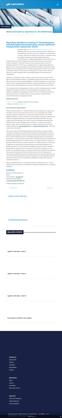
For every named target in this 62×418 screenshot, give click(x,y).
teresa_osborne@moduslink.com (15, 180)
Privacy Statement (14, 403)
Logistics (11, 362)
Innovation (12, 365)
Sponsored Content (14, 388)
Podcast (11, 370)
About (10, 380)
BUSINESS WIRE (31, 49)
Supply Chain (12, 359)
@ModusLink (22, 104)
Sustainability (13, 367)
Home (7, 34)
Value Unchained (12, 102)
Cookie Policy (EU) (14, 401)
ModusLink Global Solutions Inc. (45, 49)
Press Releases (5, 26)
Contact (11, 383)
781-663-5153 (19, 176)
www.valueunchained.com (41, 126)
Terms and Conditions (15, 398)
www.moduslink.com (24, 126)
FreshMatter (12, 385)
